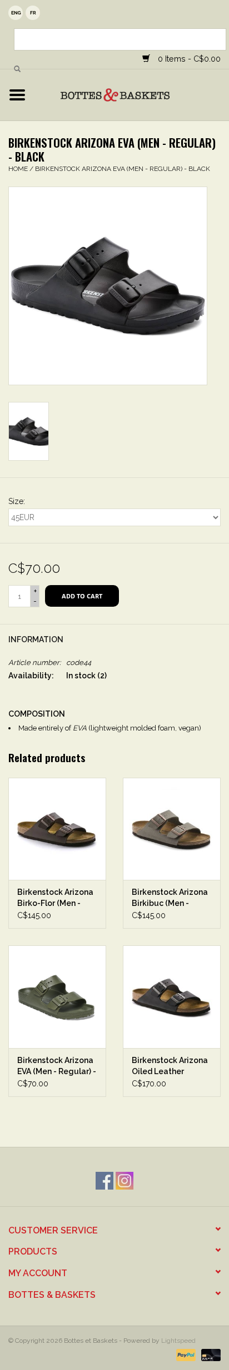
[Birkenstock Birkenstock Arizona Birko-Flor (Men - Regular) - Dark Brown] (57, 829)
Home (18, 169)
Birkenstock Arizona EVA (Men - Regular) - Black (122, 169)
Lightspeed (178, 1340)
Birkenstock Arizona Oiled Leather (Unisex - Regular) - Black (170, 1066)
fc (33, 13)
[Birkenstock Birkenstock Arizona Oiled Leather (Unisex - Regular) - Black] (172, 996)
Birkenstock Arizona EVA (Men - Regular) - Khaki (56, 1066)
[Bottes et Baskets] (132, 94)
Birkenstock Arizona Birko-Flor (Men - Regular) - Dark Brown (55, 898)
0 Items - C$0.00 (188, 58)
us (15, 13)
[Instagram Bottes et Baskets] (124, 1181)
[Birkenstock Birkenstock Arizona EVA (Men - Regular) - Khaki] (57, 996)
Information (35, 639)
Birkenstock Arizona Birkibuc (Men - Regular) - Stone (170, 898)
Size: (16, 501)
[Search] (17, 69)
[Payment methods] (184, 1354)
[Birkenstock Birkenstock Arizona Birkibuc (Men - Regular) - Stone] (172, 829)
